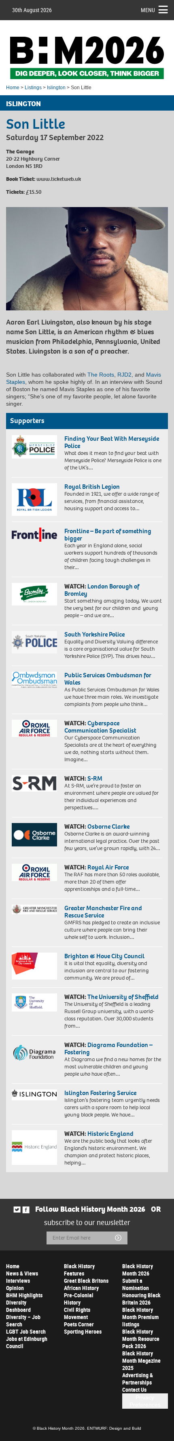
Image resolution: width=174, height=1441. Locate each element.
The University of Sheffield (123, 997)
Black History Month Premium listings (140, 1317)
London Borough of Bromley (101, 590)
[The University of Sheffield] (34, 1002)
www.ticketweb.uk (58, 179)
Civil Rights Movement (77, 1313)
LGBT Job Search (26, 1331)
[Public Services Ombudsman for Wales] (34, 680)
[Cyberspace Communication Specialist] (34, 728)
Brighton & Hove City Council (104, 956)
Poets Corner (79, 1324)
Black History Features (79, 1269)
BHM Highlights (24, 1295)
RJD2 (124, 374)
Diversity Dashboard (18, 1306)
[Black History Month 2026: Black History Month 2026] (87, 57)
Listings (33, 87)
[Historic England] (34, 1147)
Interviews (18, 1280)
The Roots (100, 374)
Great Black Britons (86, 1280)
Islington (56, 87)
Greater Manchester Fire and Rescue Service (103, 911)
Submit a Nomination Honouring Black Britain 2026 (141, 1291)
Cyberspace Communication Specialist (100, 727)
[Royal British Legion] (34, 499)
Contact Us (134, 1389)
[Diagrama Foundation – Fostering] (34, 1052)
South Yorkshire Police (94, 634)
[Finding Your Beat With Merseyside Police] (34, 447)
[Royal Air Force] (34, 873)
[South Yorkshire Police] (34, 642)
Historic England (110, 1133)
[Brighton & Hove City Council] (34, 966)
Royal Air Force (108, 867)
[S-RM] (34, 783)
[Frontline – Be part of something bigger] (34, 535)
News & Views (22, 1273)
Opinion (15, 1288)
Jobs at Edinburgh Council (26, 1342)
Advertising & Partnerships (137, 1378)
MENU (148, 10)
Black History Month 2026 (137, 1269)
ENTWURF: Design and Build (114, 1428)
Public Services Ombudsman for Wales (107, 679)
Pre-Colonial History (78, 1298)
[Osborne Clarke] (34, 834)
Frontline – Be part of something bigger (107, 534)
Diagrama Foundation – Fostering (108, 1048)
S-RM (94, 778)
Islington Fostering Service (100, 1093)
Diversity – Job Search (23, 1320)
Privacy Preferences (145, 1401)
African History (81, 1288)
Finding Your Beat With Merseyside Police (111, 442)
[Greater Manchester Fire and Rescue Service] (34, 909)
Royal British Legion (92, 486)
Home (12, 87)
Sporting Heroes (83, 1331)
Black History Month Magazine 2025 (141, 1360)
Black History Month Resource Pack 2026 (140, 1339)
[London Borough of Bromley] (34, 594)
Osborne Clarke (108, 826)
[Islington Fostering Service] (34, 1094)
